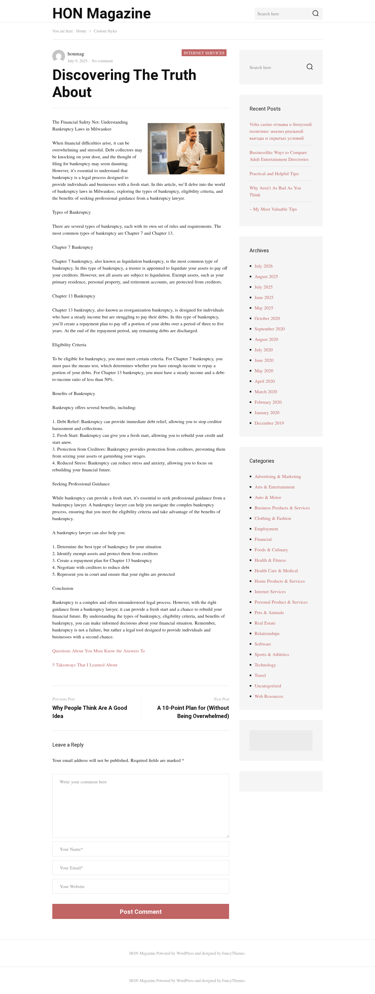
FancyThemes (233, 953)
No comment (102, 60)
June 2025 (264, 297)
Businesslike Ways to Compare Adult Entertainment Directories (279, 155)
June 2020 (264, 360)
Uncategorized (268, 685)
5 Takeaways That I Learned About (84, 665)
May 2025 (264, 308)
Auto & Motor (268, 497)
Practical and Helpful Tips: (274, 173)
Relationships (267, 633)
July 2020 (264, 349)
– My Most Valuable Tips (273, 209)
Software (263, 644)
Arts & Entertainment (275, 487)
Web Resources (269, 696)
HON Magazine (101, 13)
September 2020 (270, 329)
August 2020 (266, 339)
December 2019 (269, 423)
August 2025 (266, 276)
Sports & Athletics (272, 654)
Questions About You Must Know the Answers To (98, 651)
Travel (260, 675)
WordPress (185, 953)
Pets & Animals (269, 612)
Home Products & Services (280, 581)
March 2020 (266, 391)
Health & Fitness (270, 560)
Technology (265, 665)
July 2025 (264, 287)
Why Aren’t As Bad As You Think (275, 191)
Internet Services (204, 52)
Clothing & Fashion (273, 518)
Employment (266, 528)
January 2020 (267, 412)
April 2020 (265, 381)
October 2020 (267, 318)
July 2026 (264, 266)
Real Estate (265, 623)
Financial (263, 539)
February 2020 (268, 402)
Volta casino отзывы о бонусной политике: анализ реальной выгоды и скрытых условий (280, 131)
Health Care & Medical (276, 570)
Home (81, 30)
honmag (76, 53)
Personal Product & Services (281, 602)
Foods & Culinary (271, 549)
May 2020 (264, 370)
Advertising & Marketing (278, 476)
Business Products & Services (282, 508)
